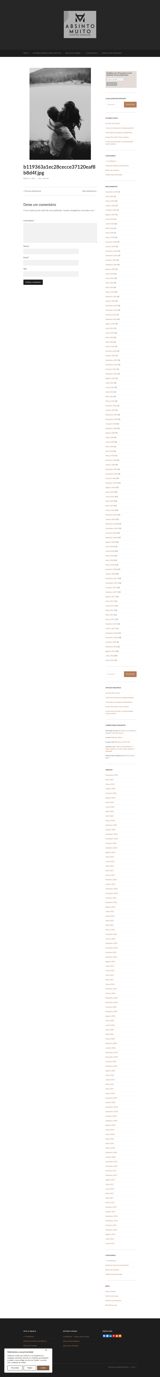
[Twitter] (107, 1336)
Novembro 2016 (111, 637)
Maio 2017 (109, 610)
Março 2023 (110, 292)
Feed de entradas (111, 1296)
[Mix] (120, 1336)
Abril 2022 (109, 342)
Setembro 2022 (111, 319)
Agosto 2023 (110, 269)
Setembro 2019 (111, 483)
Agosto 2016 (110, 651)
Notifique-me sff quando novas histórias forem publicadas (119, 74)
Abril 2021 (109, 396)
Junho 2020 (110, 442)
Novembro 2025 (111, 192)
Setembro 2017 (111, 592)
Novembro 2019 (111, 474)
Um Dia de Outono (112, 123)
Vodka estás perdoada (112, 53)
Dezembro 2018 (111, 524)
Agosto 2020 (110, 433)
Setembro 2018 (111, 537)
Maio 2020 (109, 447)
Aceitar (43, 1368)
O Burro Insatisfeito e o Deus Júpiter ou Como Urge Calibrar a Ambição (120, 749)
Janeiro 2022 (110, 356)
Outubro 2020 (110, 424)
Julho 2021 (109, 383)
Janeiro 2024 (110, 246)
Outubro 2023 (110, 260)
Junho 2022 (110, 333)
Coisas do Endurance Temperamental (119, 128)
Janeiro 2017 (110, 628)
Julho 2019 (109, 492)
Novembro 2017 (111, 583)
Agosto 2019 (110, 487)
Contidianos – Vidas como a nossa (76, 1337)
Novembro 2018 (111, 528)
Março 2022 (110, 346)
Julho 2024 (109, 219)
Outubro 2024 (110, 210)
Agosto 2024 (110, 215)
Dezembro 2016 (111, 633)
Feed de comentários (113, 1300)
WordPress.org (111, 1305)
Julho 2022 (109, 328)
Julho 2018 (109, 546)
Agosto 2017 (110, 597)
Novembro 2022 (111, 310)
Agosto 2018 (110, 542)
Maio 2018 (109, 556)
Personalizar (15, 1368)
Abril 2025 (109, 196)
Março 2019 (110, 510)
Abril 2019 (109, 506)
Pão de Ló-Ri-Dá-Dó (122, 742)
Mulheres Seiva (116, 737)
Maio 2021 (109, 392)
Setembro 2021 (111, 374)
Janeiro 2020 (110, 465)
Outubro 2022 (110, 315)
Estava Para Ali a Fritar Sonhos (117, 137)
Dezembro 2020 (111, 415)
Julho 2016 (109, 656)
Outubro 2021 (110, 369)
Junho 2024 (110, 224)
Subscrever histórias (70, 1346)
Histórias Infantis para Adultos (47, 53)
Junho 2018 (110, 551)
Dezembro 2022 (111, 305)
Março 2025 (110, 201)
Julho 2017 (109, 601)
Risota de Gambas (73, 53)
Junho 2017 (110, 606)
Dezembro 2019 (111, 469)
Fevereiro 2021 (111, 406)
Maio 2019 (109, 501)
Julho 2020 (109, 437)
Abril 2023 (109, 287)
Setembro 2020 (111, 428)
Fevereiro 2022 (111, 351)
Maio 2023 (109, 283)
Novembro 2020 (111, 419)
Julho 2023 (109, 274)
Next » (89, 191)
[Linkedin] (110, 1336)
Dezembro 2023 (111, 251)
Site (25, 269)
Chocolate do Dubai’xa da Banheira (118, 133)
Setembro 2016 (111, 647)
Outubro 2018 (110, 533)
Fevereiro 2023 (111, 296)
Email (26, 258)
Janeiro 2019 (110, 519)
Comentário (29, 221)
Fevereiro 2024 (111, 242)
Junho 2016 (110, 660)
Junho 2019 (110, 497)
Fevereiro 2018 (111, 569)
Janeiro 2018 (110, 574)
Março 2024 (110, 237)
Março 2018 (110, 565)
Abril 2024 (109, 233)
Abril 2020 (109, 451)
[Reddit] (116, 1336)
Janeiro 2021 (110, 410)
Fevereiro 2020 (111, 460)
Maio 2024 (109, 228)
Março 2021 (110, 401)
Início (26, 53)
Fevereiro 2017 (111, 624)
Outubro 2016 (110, 642)
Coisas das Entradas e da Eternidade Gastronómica (119, 143)
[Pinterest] (113, 1336)
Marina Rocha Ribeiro (71, 1341)
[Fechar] (48, 1350)
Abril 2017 (109, 615)
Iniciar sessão (110, 1291)
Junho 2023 (110, 278)
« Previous (32, 191)
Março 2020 (110, 456)
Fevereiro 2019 (111, 515)
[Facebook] (104, 1336)
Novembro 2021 (111, 365)
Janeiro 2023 (110, 301)
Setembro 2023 (111, 265)
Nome (26, 246)
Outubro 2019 (110, 478)
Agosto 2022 (110, 324)
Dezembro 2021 (111, 360)
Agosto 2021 (110, 378)
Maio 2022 (109, 337)
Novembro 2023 (111, 255)
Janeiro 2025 (110, 206)
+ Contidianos (91, 53)
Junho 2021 (110, 387)
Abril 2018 (109, 560)
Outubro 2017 (110, 588)
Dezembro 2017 (111, 578)
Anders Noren (122, 1367)
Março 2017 (110, 619)
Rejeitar (29, 1368)
